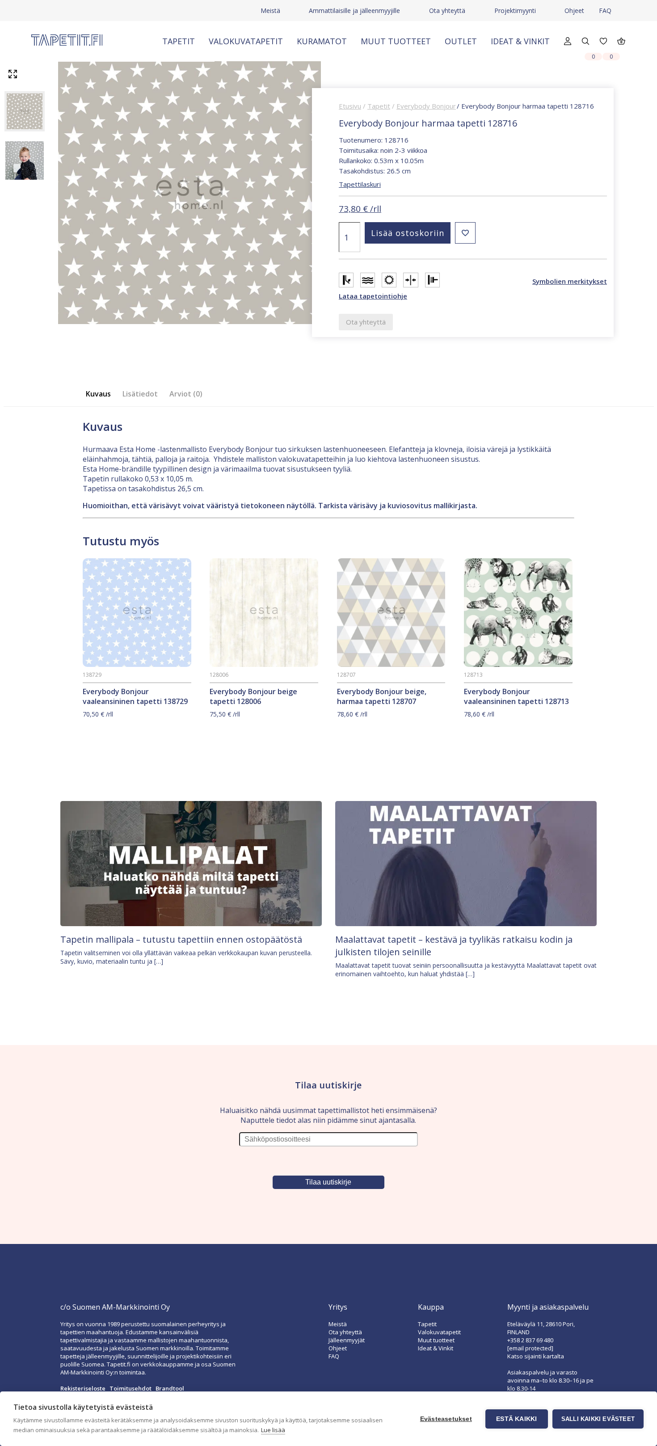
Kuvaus (98, 394)
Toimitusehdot (131, 1388)
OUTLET (461, 41)
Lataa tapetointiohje (373, 295)
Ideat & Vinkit (520, 41)
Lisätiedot (140, 394)
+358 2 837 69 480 (530, 1340)
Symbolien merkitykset (569, 281)
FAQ (605, 10)
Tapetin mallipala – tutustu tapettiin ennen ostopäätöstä (181, 939)
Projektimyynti (515, 10)
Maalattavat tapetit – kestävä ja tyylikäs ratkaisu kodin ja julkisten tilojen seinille (454, 945)
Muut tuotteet (396, 41)
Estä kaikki (516, 1419)
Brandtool (170, 1388)
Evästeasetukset (446, 1419)
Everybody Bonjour (426, 105)
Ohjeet (574, 10)
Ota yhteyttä (447, 10)
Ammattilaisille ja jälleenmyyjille (354, 10)
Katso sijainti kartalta (535, 1356)
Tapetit (178, 41)
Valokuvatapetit (246, 41)
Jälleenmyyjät (346, 1340)
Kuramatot (322, 41)
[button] (465, 233)
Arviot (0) (185, 394)
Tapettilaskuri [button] (360, 184)
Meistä (270, 10)
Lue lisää (273, 1430)
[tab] (101, 394)
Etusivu (350, 105)
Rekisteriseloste (82, 1388)
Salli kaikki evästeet (598, 1419)
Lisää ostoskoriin (407, 233)
